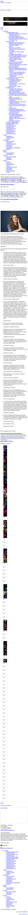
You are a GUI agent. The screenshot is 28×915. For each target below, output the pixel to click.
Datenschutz (9, 159)
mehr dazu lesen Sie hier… (7, 441)
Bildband (8, 149)
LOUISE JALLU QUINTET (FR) (17, 104)
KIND (10, 46)
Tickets (5, 135)
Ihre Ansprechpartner (11, 156)
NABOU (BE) (12, 108)
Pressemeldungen (10, 152)
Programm (5, 31)
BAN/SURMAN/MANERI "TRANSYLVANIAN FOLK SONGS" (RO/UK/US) (16, 116)
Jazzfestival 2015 (10, 129)
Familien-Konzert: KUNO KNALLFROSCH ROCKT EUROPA (18, 64)
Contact (8, 172)
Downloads (9, 146)
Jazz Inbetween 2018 (11, 126)
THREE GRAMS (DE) (14, 97)
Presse (4, 151)
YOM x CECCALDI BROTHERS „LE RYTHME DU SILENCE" (17, 73)
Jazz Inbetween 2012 (11, 133)
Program (8, 161)
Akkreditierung (9, 154)
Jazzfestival (6, 140)
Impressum (8, 158)
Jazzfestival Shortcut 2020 (12, 123)
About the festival (10, 164)
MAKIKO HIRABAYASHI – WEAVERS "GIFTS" (16, 44)
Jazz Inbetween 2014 (11, 131)
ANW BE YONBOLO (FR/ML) (16, 37)
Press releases (9, 168)
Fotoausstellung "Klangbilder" (13, 147)
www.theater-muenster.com (21, 182)
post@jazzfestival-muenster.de (7, 830)
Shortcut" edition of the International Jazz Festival (13, 192)
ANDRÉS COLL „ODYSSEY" (16, 77)
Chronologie (9, 142)
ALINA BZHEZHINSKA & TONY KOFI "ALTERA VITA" (17, 57)
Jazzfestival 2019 (10, 124)
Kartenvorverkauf (10, 137)
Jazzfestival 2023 (10, 87)
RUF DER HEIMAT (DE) (15, 36)
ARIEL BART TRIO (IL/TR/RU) (17, 92)
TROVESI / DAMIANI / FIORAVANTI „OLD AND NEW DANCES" (17, 49)
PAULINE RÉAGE (13, 67)
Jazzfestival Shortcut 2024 (12, 78)
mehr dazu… (3, 246)
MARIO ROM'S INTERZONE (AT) (17, 94)
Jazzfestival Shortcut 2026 (12, 32)
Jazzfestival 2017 (10, 127)
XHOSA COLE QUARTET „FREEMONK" (15, 75)
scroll (2, 27)
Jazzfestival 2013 (10, 132)
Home (2, 803)
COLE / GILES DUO (14, 65)
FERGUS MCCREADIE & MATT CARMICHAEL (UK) (17, 111)
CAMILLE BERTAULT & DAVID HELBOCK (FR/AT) (17, 102)
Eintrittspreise (9, 136)
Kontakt (5, 155)
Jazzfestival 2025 (10, 41)
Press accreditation (10, 170)
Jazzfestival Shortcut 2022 (12, 122)
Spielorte (8, 138)
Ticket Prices (9, 163)
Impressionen (9, 145)
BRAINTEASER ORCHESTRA (17, 42)
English (5, 160)
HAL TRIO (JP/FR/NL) (14, 91)
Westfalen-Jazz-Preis (11, 143)
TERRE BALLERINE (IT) (15, 79)
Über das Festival (10, 141)
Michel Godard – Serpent (15, 86)
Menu (2, 1)
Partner (5, 150)
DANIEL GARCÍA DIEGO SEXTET (18, 55)
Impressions (9, 169)
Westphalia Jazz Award (11, 167)
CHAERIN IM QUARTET (15, 54)
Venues (8, 165)
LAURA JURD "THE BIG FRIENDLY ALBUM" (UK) (15, 89)
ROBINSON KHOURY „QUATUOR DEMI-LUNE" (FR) (18, 34)
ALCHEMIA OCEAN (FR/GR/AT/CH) (14, 82)
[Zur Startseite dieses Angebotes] (14, 15)
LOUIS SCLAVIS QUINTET (16, 61)
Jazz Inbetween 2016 (11, 128)
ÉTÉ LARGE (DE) (13, 113)
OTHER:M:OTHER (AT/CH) (16, 109)
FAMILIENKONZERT (14, 120)
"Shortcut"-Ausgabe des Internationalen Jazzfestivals (12, 177)
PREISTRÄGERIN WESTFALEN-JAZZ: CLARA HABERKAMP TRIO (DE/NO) (18, 69)
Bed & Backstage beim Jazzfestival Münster (11, 433)
